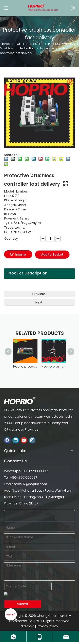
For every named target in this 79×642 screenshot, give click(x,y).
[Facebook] (7, 440)
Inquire (20, 254)
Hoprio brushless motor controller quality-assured (54, 366)
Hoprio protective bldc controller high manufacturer (25, 366)
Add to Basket (52, 254)
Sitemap (27, 626)
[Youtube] (24, 440)
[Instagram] (32, 440)
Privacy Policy (47, 626)
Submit (22, 604)
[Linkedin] (15, 440)
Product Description (27, 273)
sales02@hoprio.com (30, 484)
